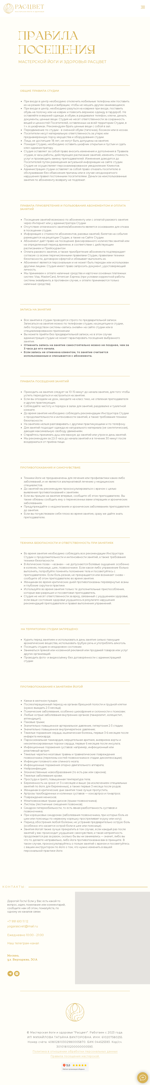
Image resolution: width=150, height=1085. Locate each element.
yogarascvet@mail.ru (22, 926)
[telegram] (10, 973)
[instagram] (17, 973)
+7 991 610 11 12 (17, 921)
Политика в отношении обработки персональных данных (75, 1051)
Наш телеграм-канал (23, 943)
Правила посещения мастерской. (75, 1056)
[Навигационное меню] (143, 7)
